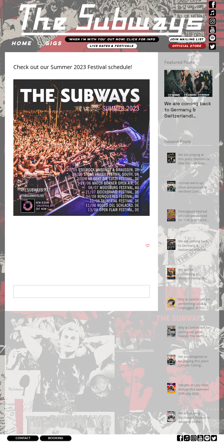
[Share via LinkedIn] (37, 232)
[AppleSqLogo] (212, 12)
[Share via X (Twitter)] (26, 232)
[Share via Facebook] (15, 232)
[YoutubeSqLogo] (212, 29)
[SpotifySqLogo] (212, 37)
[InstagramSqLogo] (212, 21)
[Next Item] (205, 83)
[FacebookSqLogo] (212, 4)
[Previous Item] (171, 83)
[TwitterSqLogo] (212, 46)
